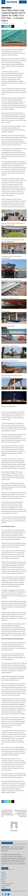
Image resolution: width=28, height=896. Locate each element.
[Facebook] (2, 26)
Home (2, 5)
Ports (2, 879)
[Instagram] (5, 894)
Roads (3, 872)
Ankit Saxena (5, 23)
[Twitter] (6, 26)
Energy (3, 881)
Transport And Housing (7, 883)
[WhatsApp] (9, 26)
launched (9, 721)
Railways (3, 874)
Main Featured (8, 7)
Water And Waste (5, 885)
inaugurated (7, 73)
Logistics (3, 887)
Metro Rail (4, 878)
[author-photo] (14, 828)
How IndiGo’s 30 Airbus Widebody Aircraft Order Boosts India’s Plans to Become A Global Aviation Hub (7, 813)
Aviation (7, 5)
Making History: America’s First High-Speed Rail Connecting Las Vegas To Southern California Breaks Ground (20, 813)
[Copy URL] (12, 26)
